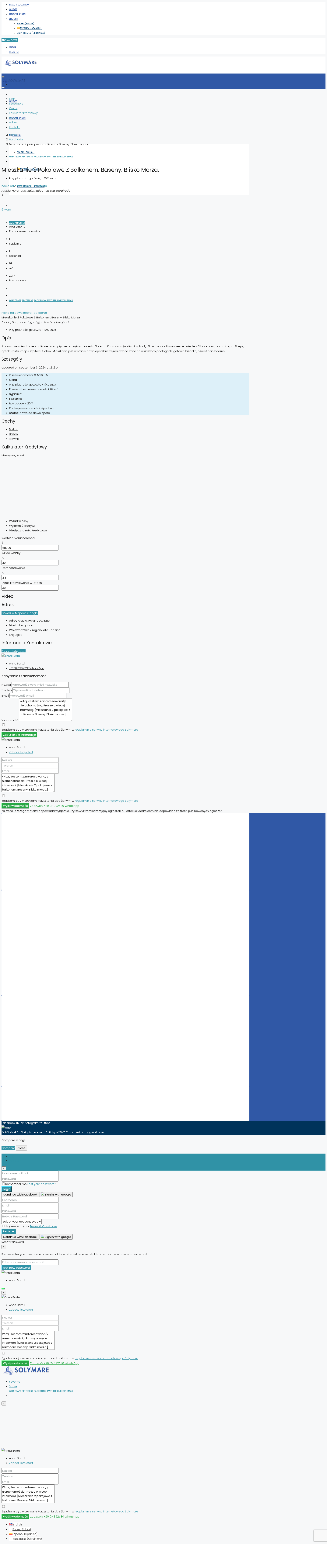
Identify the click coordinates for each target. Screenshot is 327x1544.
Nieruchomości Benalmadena (35, 980)
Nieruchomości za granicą (32, 879)
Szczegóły (16, 103)
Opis (12, 99)
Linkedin (62, 156)
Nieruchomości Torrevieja (32, 914)
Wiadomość (10, 720)
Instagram (31, 1123)
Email (70, 156)
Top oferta (39, 186)
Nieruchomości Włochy (30, 846)
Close (21, 1148)
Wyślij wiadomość (15, 806)
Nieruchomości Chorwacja (33, 851)
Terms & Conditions (43, 1226)
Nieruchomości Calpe (29, 928)
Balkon (13, 429)
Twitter (52, 156)
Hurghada (16, 139)
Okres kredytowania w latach (22, 583)
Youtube (45, 1123)
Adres (13, 122)
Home (13, 135)
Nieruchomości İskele (29, 1056)
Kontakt (14, 127)
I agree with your (31, 1226)
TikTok (20, 1123)
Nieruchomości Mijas (29, 933)
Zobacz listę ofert (14, 651)
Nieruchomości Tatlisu (29, 966)
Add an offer (9, 40)
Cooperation (17, 14)
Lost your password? (41, 1184)
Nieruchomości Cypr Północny (35, 841)
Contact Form (24, 1110)
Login (12, 47)
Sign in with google (57, 1194)
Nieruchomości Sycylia (30, 1066)
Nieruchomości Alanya (30, 970)
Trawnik (14, 439)
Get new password (16, 1268)
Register (14, 51)
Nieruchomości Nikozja (30, 1052)
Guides (13, 9)
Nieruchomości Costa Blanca (34, 1019)
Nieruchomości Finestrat (31, 961)
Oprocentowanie (13, 568)
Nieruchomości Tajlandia (31, 865)
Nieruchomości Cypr (28, 860)
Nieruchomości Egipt (28, 856)
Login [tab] (12, 1156)
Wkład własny (11, 553)
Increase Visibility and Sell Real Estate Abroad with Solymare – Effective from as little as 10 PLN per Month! (84, 1105)
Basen (13, 434)
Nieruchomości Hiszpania (32, 832)
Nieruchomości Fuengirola (32, 947)
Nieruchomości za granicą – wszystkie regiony (46, 1075)
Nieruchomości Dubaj (29, 918)
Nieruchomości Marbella (31, 909)
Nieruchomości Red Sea (31, 1023)
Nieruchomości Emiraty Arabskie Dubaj (41, 837)
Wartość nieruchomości (18, 538)
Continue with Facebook (20, 1194)
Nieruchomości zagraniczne (33, 984)
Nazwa (6, 685)
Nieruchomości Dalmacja (32, 1047)
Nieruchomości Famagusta (33, 1028)
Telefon (7, 690)
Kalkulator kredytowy (23, 113)
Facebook (40, 156)
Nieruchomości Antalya (30, 1061)
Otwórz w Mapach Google (20, 613)
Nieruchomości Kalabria (31, 1071)
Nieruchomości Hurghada (32, 942)
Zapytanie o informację (19, 735)
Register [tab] (15, 1161)
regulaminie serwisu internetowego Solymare (106, 730)
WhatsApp (15, 156)
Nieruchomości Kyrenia (30, 1042)
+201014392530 (19, 668)
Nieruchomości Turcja (29, 870)
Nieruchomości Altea (29, 951)
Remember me (16, 1184)
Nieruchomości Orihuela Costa (35, 923)
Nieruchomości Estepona (32, 937)
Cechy (13, 108)
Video (13, 118)
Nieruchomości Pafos (29, 956)
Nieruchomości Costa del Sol (34, 1014)
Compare (8, 1148)
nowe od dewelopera (17, 186)
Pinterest (27, 156)
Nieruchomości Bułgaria (31, 875)
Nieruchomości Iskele (29, 975)
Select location (19, 4)
